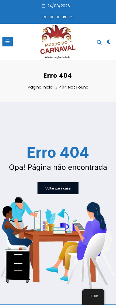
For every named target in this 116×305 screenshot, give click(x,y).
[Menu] (7, 41)
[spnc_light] (109, 43)
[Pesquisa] (99, 42)
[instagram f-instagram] (51, 17)
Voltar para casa (58, 188)
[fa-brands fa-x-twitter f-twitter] (58, 17)
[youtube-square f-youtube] (71, 17)
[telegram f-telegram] (64, 17)
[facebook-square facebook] (45, 17)
